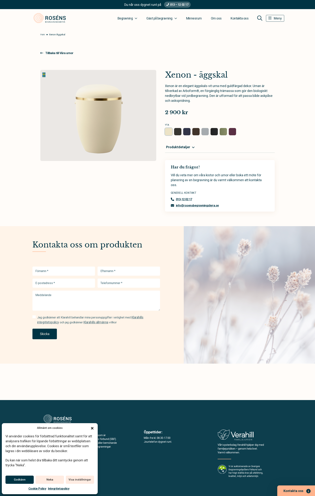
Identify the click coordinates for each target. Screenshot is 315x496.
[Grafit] (177, 131)
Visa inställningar (80, 479)
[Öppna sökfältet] (259, 18)
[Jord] (196, 131)
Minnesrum (194, 18)
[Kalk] (205, 131)
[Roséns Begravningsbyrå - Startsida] (62, 419)
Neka (49, 479)
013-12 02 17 (184, 199)
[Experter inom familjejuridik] (236, 436)
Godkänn (20, 479)
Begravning (125, 18)
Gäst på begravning (159, 18)
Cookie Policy (37, 488)
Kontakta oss (239, 18)
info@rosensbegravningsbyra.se (197, 205)
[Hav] (186, 131)
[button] (92, 428)
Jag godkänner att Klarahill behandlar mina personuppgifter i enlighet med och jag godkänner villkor (90, 319)
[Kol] (214, 131)
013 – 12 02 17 (179, 4)
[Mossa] (223, 131)
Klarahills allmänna (95, 322)
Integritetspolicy (58, 488)
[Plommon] (232, 131)
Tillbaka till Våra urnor (59, 53)
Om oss (216, 18)
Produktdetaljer (178, 147)
